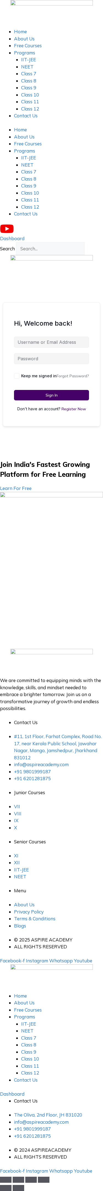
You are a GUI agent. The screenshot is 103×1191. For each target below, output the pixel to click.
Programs (24, 53)
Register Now (74, 408)
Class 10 (30, 95)
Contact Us (26, 115)
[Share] (31, 1180)
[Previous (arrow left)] (6, 1188)
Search (7, 248)
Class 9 (28, 87)
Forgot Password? (73, 375)
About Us (24, 38)
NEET (27, 67)
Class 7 (28, 73)
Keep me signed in (39, 375)
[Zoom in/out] (6, 1180)
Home (20, 31)
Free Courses (28, 45)
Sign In (52, 395)
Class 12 (30, 109)
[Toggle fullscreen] (18, 1180)
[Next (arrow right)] (18, 1188)
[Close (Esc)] (43, 1180)
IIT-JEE (28, 59)
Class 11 (30, 101)
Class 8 (28, 81)
